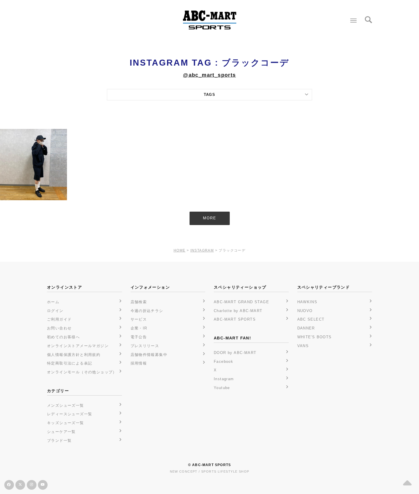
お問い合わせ (59, 328)
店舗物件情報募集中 (149, 355)
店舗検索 (139, 302)
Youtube (222, 388)
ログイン (55, 311)
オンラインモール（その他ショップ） (82, 372)
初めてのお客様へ (63, 337)
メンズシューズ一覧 (65, 405)
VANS (303, 346)
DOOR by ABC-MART (235, 353)
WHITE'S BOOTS (314, 337)
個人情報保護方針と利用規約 (73, 355)
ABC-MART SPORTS (235, 319)
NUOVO (305, 311)
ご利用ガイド (59, 319)
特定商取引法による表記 (69, 363)
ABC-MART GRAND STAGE (241, 302)
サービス (139, 319)
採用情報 (139, 363)
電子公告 (139, 337)
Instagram (224, 379)
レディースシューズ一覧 (69, 414)
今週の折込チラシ (147, 311)
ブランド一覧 (59, 440)
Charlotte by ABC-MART (238, 311)
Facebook (223, 361)
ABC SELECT (311, 319)
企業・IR (139, 328)
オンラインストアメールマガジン (78, 346)
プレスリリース (145, 346)
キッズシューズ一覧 (65, 423)
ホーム (53, 302)
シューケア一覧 (61, 432)
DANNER (306, 328)
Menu (353, 20)
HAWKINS (307, 302)
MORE (209, 218)
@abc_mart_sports (209, 75)
